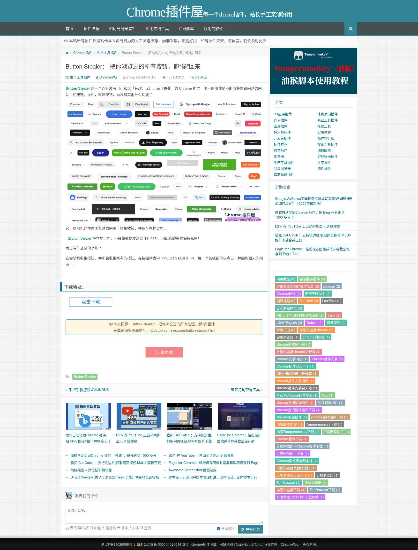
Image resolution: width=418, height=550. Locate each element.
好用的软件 (213, 28)
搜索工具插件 (327, 144)
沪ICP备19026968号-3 (118, 544)
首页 (69, 28)
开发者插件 (282, 138)
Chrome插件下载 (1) (292, 438)
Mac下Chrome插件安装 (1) (297, 395)
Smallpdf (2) (308, 300)
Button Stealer (78, 88)
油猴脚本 (186, 28)
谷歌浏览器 (282, 168)
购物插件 (324, 168)
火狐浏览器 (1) (327, 475)
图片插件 (280, 126)
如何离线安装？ (122, 28)
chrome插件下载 (203, 544)
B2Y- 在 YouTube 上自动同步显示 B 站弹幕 (201, 455)
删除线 (110, 527)
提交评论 (252, 529)
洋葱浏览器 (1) (316, 482)
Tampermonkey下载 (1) (324, 424)
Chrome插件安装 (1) (327, 358)
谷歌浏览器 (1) (287, 337)
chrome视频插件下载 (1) (329, 417)
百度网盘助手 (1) (336, 431)
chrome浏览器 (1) (316, 337)
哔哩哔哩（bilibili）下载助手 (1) (300, 497)
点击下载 (91, 302)
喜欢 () (167, 352)
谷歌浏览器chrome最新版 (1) (298, 351)
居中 (124, 527)
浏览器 (279, 156)
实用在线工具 (157, 28)
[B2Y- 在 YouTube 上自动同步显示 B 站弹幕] (139, 415)
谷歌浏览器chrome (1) (316, 329)
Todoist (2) (314, 322)
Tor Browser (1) (288, 482)
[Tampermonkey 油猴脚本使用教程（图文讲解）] (313, 70)
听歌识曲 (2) (285, 329)
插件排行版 (325, 138)
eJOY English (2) (289, 322)
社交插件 (324, 162)
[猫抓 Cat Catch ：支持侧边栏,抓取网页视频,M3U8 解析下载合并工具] (189, 415)
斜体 (135, 527)
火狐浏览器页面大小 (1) (294, 475)
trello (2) (334, 315)
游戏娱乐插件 (327, 156)
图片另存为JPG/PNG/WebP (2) (300, 315)
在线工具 (324, 126)
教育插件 (280, 150)
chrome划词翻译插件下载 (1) (298, 409)
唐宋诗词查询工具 (245, 389)
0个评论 (201, 77)
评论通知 (228, 528)
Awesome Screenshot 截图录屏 (192, 469)
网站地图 (226, 544)
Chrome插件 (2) (288, 293)
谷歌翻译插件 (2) (312, 278)
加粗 (97, 527)
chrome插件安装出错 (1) (295, 380)
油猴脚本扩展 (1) (289, 424)
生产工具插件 (107, 52)
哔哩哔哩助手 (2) (318, 293)
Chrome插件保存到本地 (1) (297, 460)
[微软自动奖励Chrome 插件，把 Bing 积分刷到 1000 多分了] (88, 415)
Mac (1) (328, 395)
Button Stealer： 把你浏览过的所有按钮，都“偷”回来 (133, 66)
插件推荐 (91, 28)
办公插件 (280, 120)
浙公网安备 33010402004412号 (164, 544)
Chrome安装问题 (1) (292, 358)
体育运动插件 (327, 113)
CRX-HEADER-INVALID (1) (297, 373)
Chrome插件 (82, 52)
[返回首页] (67, 52)
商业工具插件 (327, 120)
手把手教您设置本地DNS (89, 389)
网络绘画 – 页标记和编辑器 (91, 469)
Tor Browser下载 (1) (325, 489)
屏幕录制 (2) (336, 322)
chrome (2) (331, 286)
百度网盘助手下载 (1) (292, 453)
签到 (147, 527)
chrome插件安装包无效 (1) (296, 387)
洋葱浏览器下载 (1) (291, 489)
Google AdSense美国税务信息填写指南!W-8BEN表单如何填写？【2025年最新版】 (313, 201)
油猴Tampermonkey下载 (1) (297, 431)
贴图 (85, 527)
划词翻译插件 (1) (330, 402)
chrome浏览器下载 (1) (293, 344)
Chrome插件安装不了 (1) (295, 366)
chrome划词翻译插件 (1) (295, 402)
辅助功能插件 (284, 174)
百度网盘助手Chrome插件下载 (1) (302, 446)
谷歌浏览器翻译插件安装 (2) (297, 286)
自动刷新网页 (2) (289, 308)
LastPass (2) (332, 300)
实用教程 (324, 132)
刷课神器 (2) (285, 300)
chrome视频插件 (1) (291, 417)
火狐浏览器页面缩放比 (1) (296, 467)
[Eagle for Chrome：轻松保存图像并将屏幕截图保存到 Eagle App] (240, 415)
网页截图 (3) (285, 278)
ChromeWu (108, 77)
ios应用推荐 (283, 113)
